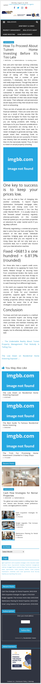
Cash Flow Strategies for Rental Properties (20, 494)
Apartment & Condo (26, 26)
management (35, 565)
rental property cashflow (22, 569)
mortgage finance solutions (14, 567)
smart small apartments (23, 571)
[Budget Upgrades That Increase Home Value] (8, 522)
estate (37, 563)
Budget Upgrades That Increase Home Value (16, 598)
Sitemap (31, 681)
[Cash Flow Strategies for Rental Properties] (20, 468)
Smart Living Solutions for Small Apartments (16, 604)
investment (28, 565)
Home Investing (9, 34)
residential (12, 571)
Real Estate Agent (30, 30)
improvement (15, 565)
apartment (8, 563)
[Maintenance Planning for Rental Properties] (8, 532)
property (34, 567)
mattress (4, 567)
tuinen (35, 60)
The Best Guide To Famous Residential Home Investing (20, 424)
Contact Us (10, 681)
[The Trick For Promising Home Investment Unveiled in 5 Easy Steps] (20, 433)
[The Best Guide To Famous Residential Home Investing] (20, 403)
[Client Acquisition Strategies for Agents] (8, 512)
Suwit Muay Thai (13, 574)
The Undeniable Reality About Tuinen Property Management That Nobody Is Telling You (20, 344)
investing (29, 60)
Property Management (12, 30)
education (33, 563)
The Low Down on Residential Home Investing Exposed (20, 357)
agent (3, 563)
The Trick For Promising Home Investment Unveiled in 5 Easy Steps (20, 454)
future (9, 565)
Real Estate (11, 22)
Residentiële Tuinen (29, 638)
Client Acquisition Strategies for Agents (21, 5)
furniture (4, 565)
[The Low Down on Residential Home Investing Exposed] (20, 372)
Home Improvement (24, 34)
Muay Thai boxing (26, 567)
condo (28, 563)
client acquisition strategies (18, 563)
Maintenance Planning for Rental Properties (16, 601)
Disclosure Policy (21, 681)
